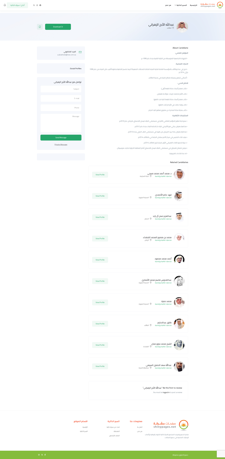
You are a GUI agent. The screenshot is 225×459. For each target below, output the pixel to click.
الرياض (146, 240)
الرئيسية (193, 5)
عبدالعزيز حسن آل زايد (162, 216)
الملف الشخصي (114, 435)
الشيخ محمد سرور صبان (161, 344)
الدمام (147, 218)
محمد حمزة (166, 301)
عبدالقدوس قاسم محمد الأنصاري (157, 280)
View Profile (100, 174)
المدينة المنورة (144, 197)
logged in (166, 392)
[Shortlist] (40, 27)
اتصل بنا (139, 427)
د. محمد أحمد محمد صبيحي (159, 173)
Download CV (58, 26)
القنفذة (146, 346)
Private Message (61, 144)
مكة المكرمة (144, 176)
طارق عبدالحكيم (165, 322)
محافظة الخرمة (144, 367)
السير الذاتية (181, 5)
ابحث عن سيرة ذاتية (113, 427)
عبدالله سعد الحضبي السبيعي (159, 365)
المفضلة (117, 431)
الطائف (169, 27)
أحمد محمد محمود (163, 259)
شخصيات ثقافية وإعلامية (163, 176)
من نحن (168, 5)
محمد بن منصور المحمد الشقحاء (157, 237)
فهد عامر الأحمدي (163, 195)
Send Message (60, 137)
